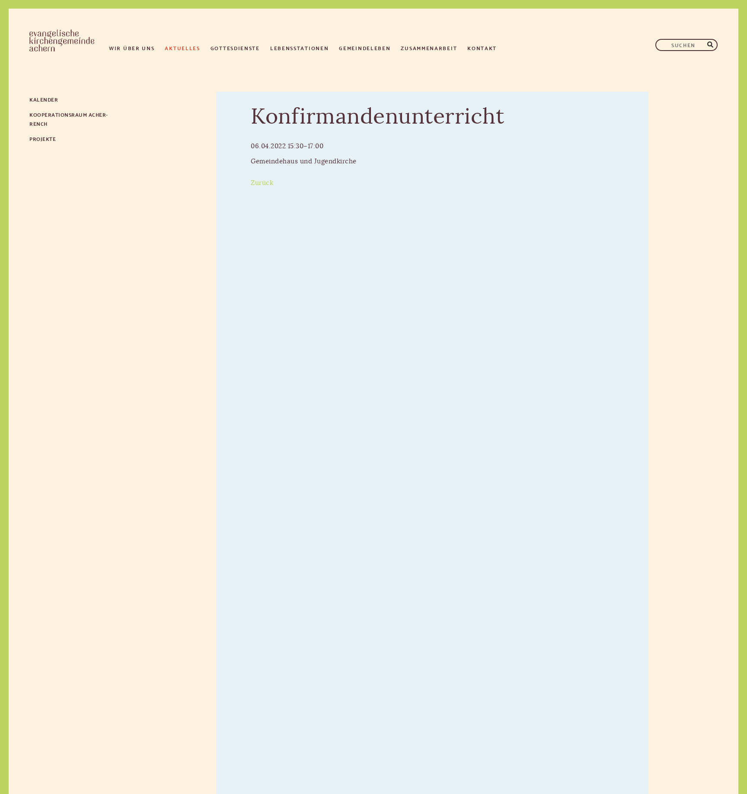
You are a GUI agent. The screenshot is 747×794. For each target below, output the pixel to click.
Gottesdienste (235, 47)
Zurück (262, 183)
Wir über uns (131, 47)
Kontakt (482, 47)
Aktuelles (182, 47)
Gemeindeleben (364, 47)
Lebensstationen (299, 47)
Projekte (42, 138)
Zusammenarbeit (429, 47)
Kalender (43, 99)
